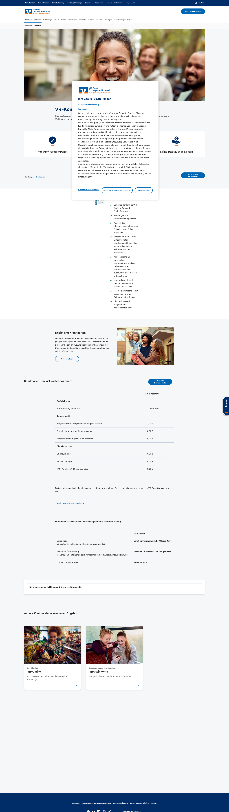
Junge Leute (130, 3)
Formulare (153, 803)
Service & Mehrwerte (114, 3)
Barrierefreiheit (141, 803)
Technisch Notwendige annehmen (117, 190)
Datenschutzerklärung (88, 104)
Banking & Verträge (74, 3)
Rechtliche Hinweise (120, 803)
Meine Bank (99, 3)
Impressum (76, 803)
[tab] (33, 20)
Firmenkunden (43, 3)
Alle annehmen (144, 190)
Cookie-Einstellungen (88, 189)
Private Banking (58, 3)
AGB (132, 803)
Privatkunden (30, 3)
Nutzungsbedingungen (102, 803)
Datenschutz (87, 803)
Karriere (88, 3)
